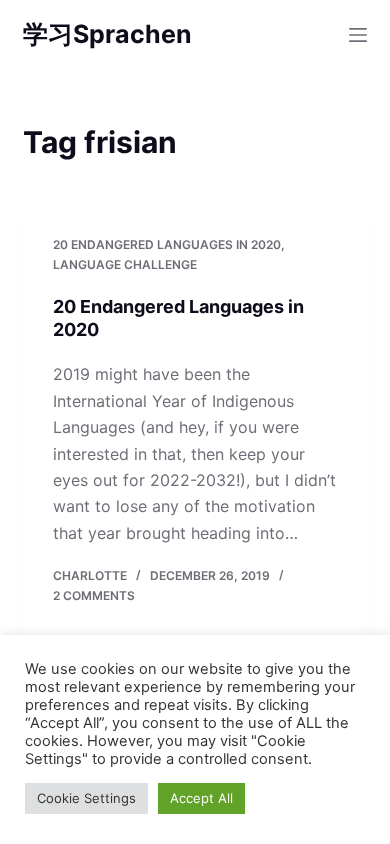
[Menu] (358, 35)
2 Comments (94, 595)
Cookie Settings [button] (86, 798)
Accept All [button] (201, 798)
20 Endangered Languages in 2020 (167, 244)
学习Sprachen (107, 34)
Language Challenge (125, 264)
